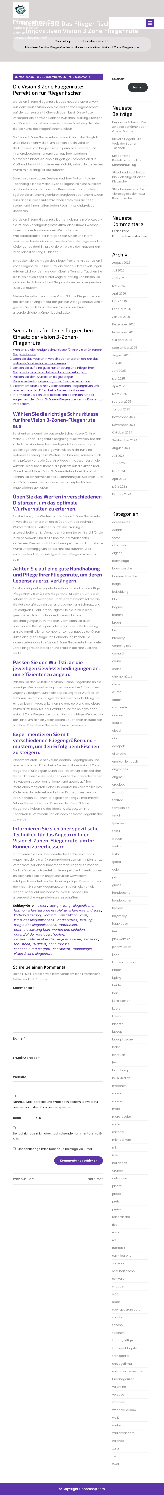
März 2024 (119, 486)
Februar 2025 (121, 401)
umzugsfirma (122, 1363)
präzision (91, 939)
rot (114, 1240)
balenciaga (120, 561)
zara (115, 1448)
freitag (117, 846)
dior (115, 738)
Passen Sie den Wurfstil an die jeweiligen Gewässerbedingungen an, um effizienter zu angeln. (52, 379)
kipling (116, 977)
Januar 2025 (121, 409)
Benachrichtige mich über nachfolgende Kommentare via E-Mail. (57, 1136)
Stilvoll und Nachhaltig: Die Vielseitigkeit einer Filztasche (128, 176)
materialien (68, 925)
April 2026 (119, 293)
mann (116, 1093)
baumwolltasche (124, 576)
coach (117, 700)
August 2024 (121, 448)
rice (115, 1225)
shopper (118, 1286)
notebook (119, 1163)
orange (117, 1170)
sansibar (118, 1263)
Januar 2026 (121, 317)
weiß (115, 1417)
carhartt (118, 653)
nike (115, 1155)
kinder (116, 970)
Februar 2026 (121, 309)
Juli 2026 (118, 270)
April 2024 (119, 479)
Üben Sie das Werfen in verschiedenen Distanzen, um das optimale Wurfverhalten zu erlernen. (55, 361)
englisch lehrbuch (125, 761)
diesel (116, 730)
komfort (50, 915)
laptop (117, 1031)
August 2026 (121, 262)
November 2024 (124, 425)
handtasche (121, 892)
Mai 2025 (118, 378)
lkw (114, 1062)
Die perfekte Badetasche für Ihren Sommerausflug (127, 160)
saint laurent (121, 1255)
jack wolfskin (121, 939)
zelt (115, 1456)
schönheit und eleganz (32, 949)
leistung (86, 920)
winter (116, 1425)
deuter (117, 723)
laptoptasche (122, 1039)
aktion (42, 905)
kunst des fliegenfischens (34, 920)
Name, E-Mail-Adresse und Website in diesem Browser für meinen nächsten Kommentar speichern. (55, 1104)
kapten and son (124, 962)
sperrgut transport (126, 1309)
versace (118, 1394)
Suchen (118, 79)
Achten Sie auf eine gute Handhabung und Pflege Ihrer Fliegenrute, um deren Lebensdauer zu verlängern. (53, 370)
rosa (115, 1232)
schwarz (118, 1278)
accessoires (121, 522)
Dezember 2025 (124, 324)
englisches (120, 769)
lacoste (118, 1024)
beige (116, 584)
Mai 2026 (118, 286)
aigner (117, 553)
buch (116, 630)
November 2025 (124, 332)
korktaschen (121, 1001)
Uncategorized (123, 1379)
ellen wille (119, 754)
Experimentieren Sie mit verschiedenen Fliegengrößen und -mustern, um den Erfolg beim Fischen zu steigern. (57, 388)
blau (115, 599)
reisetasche (121, 1217)
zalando (118, 1441)
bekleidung (120, 591)
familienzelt (121, 808)
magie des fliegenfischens (35, 925)
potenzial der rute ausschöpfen (39, 934)
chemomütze (122, 676)
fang (67, 905)
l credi (116, 1016)
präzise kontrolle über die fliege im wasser (47, 939)
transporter (120, 1356)
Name (19, 1038)
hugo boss (120, 923)
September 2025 (124, 347)
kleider (117, 985)
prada (116, 1194)
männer (118, 1101)
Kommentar (24, 988)
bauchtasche (122, 568)
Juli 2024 (118, 456)
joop (115, 954)
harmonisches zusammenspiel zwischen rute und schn (57, 910)
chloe (116, 684)
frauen (117, 839)
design (55, 905)
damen (117, 715)
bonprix (117, 615)
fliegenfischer (84, 905)
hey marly (119, 916)
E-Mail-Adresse (26, 1058)
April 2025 (119, 386)
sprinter (118, 1317)
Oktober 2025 (122, 340)
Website (19, 1077)
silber (116, 1302)
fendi (116, 815)
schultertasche (123, 1271)
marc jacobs (121, 1116)
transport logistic (125, 1348)
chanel (117, 669)
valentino (119, 1387)
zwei (115, 1464)
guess (116, 885)
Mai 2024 (118, 471)
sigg (115, 1294)
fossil (116, 831)
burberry (118, 638)
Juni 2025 (119, 371)
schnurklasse (59, 944)
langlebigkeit (67, 920)
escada (118, 792)
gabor (116, 862)
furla (115, 854)
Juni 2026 (119, 278)
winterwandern (123, 1433)
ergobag (118, 784)
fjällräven (119, 823)
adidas (117, 530)
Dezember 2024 (124, 417)
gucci (116, 877)
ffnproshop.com (36, 21)
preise (116, 1209)
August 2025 (121, 355)
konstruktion (68, 915)
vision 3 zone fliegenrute (33, 953)
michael (118, 1132)
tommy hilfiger (123, 1340)
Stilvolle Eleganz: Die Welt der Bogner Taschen (127, 143)
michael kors (121, 1139)
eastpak (118, 746)
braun (116, 622)
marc (116, 1109)
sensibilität (61, 949)
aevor (116, 537)
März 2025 (119, 394)
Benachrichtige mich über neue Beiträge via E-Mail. (55, 1149)
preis (115, 1201)
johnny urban (121, 947)
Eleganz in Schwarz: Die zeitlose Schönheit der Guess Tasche (129, 126)
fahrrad (117, 800)
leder (116, 1047)
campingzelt (121, 645)
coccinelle (119, 707)
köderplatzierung (27, 915)
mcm (116, 1124)
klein (115, 993)
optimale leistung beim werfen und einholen (49, 929)
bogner (117, 607)
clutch (116, 692)
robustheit (22, 944)
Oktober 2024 (122, 432)
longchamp (120, 1070)
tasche (117, 1325)
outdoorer (119, 1178)
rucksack (118, 1248)
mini (115, 1147)
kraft (83, 915)
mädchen (119, 1086)
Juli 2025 (118, 363)
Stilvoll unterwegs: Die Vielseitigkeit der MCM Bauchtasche (128, 193)
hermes (118, 908)
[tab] (150, 23)
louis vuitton (121, 1078)
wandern (118, 1402)
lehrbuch (118, 1055)
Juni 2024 (119, 463)
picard (117, 1186)
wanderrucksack (124, 1410)
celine (116, 661)
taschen (118, 1333)
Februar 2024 (121, 494)
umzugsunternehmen (128, 1371)
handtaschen (122, 900)
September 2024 (124, 440)
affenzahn (120, 545)
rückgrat (39, 944)
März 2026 (119, 301)
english (117, 777)
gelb (115, 869)
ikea (115, 931)
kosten (117, 1008)
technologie (82, 949)
